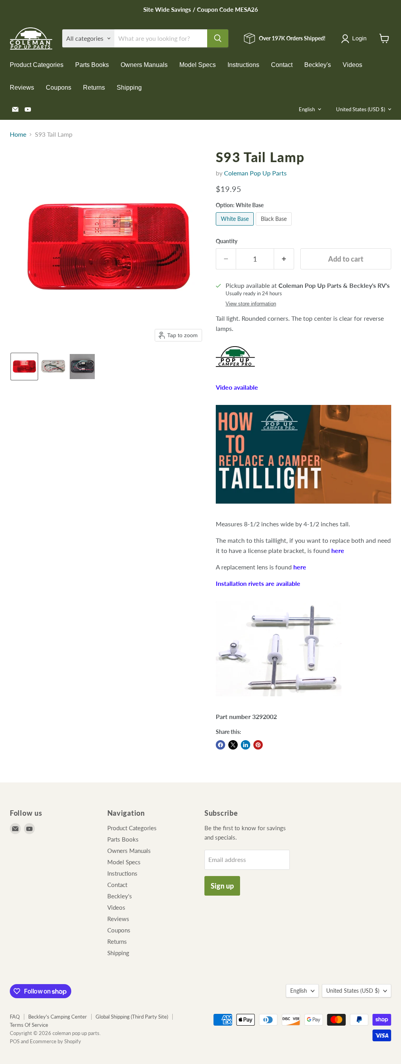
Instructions (243, 64)
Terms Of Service (29, 1025)
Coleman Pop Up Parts (255, 173)
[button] (355, 38)
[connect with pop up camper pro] (235, 370)
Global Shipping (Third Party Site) (132, 1016)
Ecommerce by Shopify (55, 1041)
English (307, 109)
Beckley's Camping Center (57, 1016)
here (337, 550)
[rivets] (278, 700)
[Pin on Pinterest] (258, 745)
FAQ (15, 1016)
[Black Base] (275, 227)
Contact (282, 64)
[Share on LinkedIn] (245, 745)
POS (15, 1041)
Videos (352, 64)
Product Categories (36, 64)
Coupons (58, 87)
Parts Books (92, 64)
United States (360, 109)
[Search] (217, 38)
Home (18, 134)
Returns (94, 87)
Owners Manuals (144, 64)
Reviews (22, 87)
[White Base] (236, 227)
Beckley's (317, 64)
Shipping (129, 87)
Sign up (222, 886)
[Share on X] (233, 745)
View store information (251, 304)
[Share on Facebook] (220, 745)
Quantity (226, 241)
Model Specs (197, 64)
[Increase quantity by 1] (284, 259)
